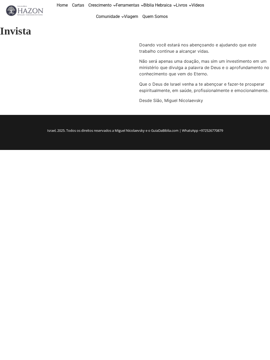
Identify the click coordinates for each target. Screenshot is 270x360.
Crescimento (100, 5)
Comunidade (108, 16)
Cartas (78, 5)
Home (62, 5)
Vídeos (197, 5)
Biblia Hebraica (157, 5)
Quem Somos (155, 16)
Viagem (131, 16)
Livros (181, 5)
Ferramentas (127, 5)
